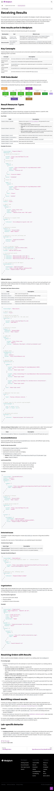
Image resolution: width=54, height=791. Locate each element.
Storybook (35, 767)
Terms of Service (11, 784)
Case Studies (36, 762)
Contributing (36, 773)
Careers (45, 769)
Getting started (24, 762)
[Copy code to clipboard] (51, 150)
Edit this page (6, 741)
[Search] (51, 1)
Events (34, 775)
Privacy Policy (19, 784)
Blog (44, 771)
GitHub (34, 769)
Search (22, 769)
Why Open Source (25, 767)
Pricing (44, 765)
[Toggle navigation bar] (2, 2)
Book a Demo (46, 775)
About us (45, 762)
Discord (34, 765)
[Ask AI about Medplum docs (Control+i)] (51, 788)
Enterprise (45, 767)
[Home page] (2, 6)
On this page (5, 8)
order (33, 121)
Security (3, 784)
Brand (44, 773)
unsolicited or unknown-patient (36, 714)
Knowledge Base (36, 771)
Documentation (25, 765)
